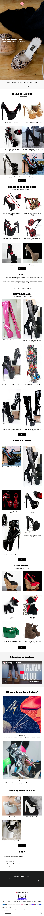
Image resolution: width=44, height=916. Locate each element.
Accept (22, 913)
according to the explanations (25, 281)
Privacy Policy (29, 901)
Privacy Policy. (6, 910)
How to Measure (13, 901)
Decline (35, 913)
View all (22, 180)
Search (9, 901)
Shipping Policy (23, 901)
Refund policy (39, 901)
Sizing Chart (18, 901)
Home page (22, 903)
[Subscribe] (28, 86)
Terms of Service (34, 901)
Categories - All (5, 901)
